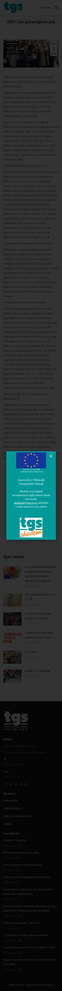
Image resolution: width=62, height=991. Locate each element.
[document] (31, 495)
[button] (51, 456)
